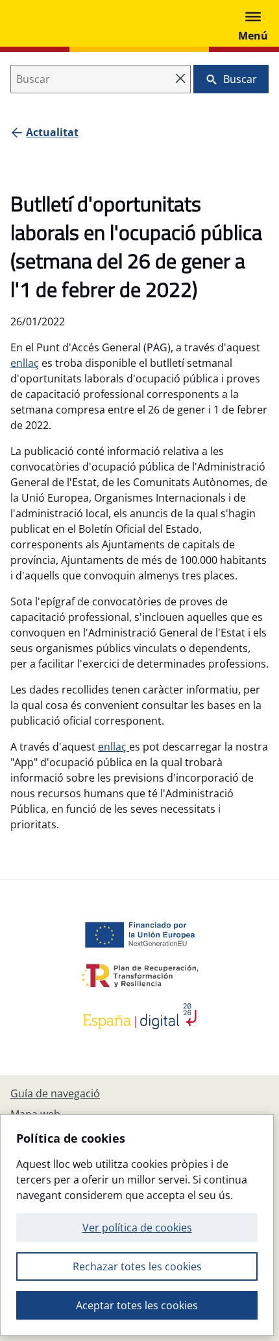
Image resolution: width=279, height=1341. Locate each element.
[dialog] (137, 1225)
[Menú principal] (253, 23)
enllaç (24, 363)
